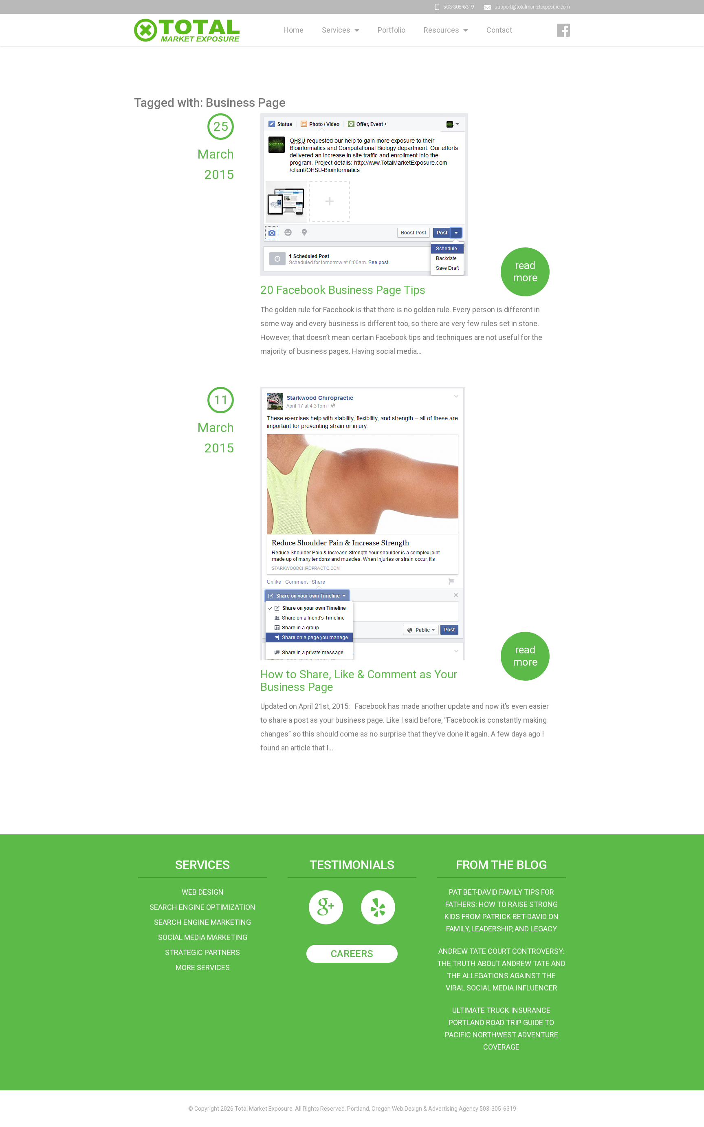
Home (294, 30)
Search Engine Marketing (202, 922)
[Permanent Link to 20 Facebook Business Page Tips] (364, 194)
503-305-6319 (458, 7)
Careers (352, 953)
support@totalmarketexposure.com (532, 7)
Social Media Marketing (202, 937)
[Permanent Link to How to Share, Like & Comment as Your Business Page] (362, 522)
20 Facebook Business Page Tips (342, 290)
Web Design (203, 892)
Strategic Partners (202, 952)
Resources (441, 30)
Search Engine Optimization (202, 907)
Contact (499, 30)
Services (336, 30)
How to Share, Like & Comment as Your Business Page (359, 681)
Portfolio (391, 30)
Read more (525, 271)
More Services (203, 967)
